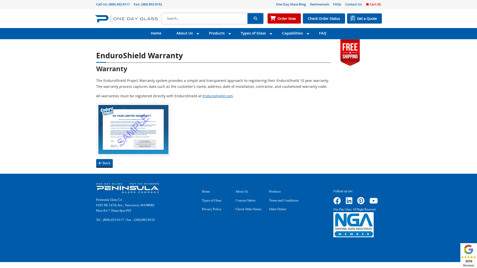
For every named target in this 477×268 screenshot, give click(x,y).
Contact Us (353, 4)
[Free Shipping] (350, 52)
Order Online (277, 209)
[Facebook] (337, 202)
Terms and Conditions (284, 200)
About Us (184, 33)
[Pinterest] (360, 202)
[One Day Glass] (126, 18)
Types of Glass (253, 33)
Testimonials (319, 4)
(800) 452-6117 (119, 4)
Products (217, 33)
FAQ (322, 33)
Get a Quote (367, 18)
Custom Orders (245, 200)
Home (156, 33)
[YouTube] (373, 202)
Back (106, 163)
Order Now (287, 18)
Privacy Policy (212, 209)
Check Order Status (324, 18)
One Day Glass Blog (291, 4)
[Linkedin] (349, 202)
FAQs (337, 4)
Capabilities (292, 33)
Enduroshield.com (217, 96)
